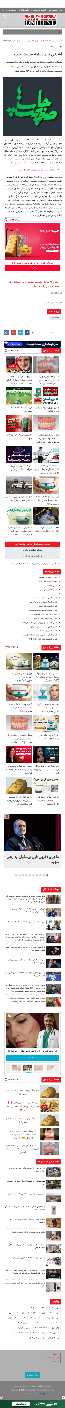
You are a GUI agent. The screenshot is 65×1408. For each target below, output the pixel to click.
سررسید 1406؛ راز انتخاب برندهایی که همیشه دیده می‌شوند (27, 1220)
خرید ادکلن (13, 1312)
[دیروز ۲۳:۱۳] (53, 989)
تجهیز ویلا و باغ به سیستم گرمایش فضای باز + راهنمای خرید (26, 1182)
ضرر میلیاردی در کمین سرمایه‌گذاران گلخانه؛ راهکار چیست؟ (25, 1194)
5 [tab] (33, 875)
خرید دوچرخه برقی (24, 1322)
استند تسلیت (53, 1322)
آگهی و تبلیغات (24, 10)
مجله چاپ (55, 317)
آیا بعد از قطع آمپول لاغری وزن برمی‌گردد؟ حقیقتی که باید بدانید (25, 1284)
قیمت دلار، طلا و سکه (51, 1358)
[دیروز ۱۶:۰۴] (53, 1223)
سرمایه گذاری (32, 268)
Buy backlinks (41, 1327)
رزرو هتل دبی (53, 1337)
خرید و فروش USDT (50, 1308)
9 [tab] (19, 875)
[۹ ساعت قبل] (53, 912)
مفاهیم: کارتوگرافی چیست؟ (47, 577)
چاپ (17, 181)
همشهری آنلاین (40, 20)
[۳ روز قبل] (53, 1287)
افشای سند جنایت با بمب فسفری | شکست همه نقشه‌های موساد (33, 564)
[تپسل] (5, 219)
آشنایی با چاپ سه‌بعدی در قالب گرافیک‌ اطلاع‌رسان (40, 635)
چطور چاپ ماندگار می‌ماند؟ (48, 581)
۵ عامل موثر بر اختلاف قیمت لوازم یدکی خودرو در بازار (26, 1257)
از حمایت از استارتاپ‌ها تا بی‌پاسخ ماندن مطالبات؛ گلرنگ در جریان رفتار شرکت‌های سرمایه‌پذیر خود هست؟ (24, 1272)
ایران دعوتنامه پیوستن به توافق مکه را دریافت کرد (27, 922)
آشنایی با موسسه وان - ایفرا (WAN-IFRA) (42, 639)
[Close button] (63, 1397)
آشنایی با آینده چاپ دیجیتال (47, 606)
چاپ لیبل (55, 1327)
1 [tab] (47, 875)
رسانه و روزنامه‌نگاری (35, 40)
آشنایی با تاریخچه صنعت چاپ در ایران (36, 170)
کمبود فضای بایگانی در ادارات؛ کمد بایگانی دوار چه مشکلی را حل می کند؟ (25, 1208)
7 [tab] (26, 875)
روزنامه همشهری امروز (55, 10)
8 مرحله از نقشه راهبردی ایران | (45, 32)
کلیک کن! (32, 1058)
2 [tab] (43, 875)
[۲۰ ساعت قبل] (53, 925)
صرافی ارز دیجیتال (24, 1327)
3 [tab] (40, 875)
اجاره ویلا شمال (28, 1312)
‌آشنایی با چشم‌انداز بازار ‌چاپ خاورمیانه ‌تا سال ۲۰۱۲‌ (39, 622)
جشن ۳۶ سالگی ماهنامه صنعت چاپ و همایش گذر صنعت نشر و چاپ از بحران (33, 284)
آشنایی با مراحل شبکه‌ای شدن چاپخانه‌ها (43, 610)
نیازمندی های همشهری (38, 10)
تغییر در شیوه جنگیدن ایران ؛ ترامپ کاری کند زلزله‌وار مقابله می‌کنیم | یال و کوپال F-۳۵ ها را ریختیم (26, 1000)
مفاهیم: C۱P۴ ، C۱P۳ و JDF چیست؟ (44, 614)
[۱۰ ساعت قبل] (53, 950)
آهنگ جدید (39, 1322)
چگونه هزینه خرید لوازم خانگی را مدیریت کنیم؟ (28, 1232)
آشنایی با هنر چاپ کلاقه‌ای (48, 631)
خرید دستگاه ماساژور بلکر (49, 1312)
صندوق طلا (54, 1332)
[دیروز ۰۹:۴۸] (53, 1274)
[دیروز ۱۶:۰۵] (53, 1184)
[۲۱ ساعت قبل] (53, 899)
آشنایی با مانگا (52, 585)
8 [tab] (23, 875)
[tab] (32, 544)
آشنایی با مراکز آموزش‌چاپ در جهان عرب (43, 602)
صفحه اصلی (57, 40)
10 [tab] (16, 875)
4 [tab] (37, 875)
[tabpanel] (32, 841)
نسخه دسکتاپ (32, 1375)
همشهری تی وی (11, 10)
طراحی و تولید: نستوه (31, 1394)
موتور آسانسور (32, 1308)
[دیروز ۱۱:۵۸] (53, 1248)
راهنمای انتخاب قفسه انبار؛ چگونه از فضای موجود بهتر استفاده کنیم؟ (26, 1169)
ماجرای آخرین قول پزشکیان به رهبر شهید (33, 859)
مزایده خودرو (12, 1317)
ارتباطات (48, 40)
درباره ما (56, 1354)
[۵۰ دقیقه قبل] (32, 832)
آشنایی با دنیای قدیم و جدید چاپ (45, 618)
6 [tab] (30, 875)
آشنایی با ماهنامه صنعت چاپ (38, 54)
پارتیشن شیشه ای (39, 1332)
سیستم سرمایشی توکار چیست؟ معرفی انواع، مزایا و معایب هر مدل (27, 1246)
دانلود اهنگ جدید (21, 1332)
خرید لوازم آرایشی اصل (50, 1317)
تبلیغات (56, 1361)
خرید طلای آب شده (29, 1317)
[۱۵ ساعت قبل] (53, 976)
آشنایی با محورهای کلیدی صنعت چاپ (44, 598)
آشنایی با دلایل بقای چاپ (48, 590)
